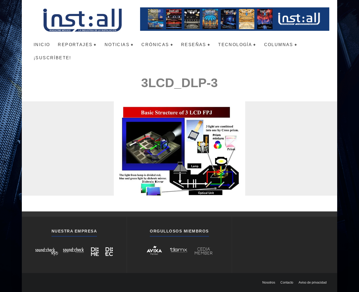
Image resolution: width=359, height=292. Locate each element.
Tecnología (235, 44)
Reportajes (75, 44)
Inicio (42, 44)
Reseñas (193, 44)
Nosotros (268, 282)
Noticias (117, 44)
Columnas (278, 44)
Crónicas (155, 44)
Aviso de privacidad (313, 282)
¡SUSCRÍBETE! (52, 58)
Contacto (286, 282)
